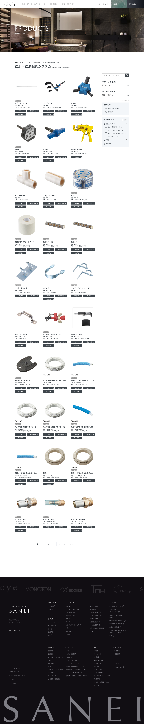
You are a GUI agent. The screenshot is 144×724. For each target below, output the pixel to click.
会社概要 (50, 663)
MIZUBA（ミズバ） (115, 606)
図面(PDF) (33, 111)
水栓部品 (68, 631)
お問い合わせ (70, 657)
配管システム (94, 606)
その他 (50, 635)
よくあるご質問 (71, 654)
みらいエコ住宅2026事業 (74, 673)
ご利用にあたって (14, 672)
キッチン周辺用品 (95, 612)
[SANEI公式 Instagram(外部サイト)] (10, 630)
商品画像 (20, 114)
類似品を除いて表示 (113, 109)
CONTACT (70, 4)
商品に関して (52, 626)
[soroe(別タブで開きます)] (129, 589)
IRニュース (97, 654)
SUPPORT (37, 4)
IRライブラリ (98, 663)
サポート (69, 651)
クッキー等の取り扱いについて (17, 675)
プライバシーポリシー (15, 668)
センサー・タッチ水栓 (73, 609)
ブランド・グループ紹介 (55, 670)
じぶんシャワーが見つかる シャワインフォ (117, 631)
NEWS (63, 4)
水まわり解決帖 (114, 627)
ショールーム (52, 676)
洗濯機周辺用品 (95, 622)
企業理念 (50, 654)
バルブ (68, 634)
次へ (71, 544)
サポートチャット (71, 660)
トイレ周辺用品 (95, 625)
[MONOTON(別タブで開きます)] (18, 589)
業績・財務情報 (99, 660)
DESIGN (45, 4)
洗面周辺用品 (94, 619)
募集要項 (117, 654)
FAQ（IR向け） (98, 673)
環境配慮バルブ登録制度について (76, 670)
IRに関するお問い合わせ (101, 682)
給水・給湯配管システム (115, 127)
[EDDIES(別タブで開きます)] (51, 589)
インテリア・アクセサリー (74, 625)
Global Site (118, 667)
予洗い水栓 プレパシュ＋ (113, 611)
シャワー (68, 622)
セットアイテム (70, 612)
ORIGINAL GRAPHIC (115, 624)
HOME (23, 4)
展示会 (50, 629)
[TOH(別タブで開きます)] (77, 589)
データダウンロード (72, 663)
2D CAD (20, 111)
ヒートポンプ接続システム (115, 130)
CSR (49, 660)
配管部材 (93, 609)
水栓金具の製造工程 (54, 679)
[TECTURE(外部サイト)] (19, 630)
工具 (91, 631)
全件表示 (110, 112)
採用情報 (105, 4)
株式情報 (97, 666)
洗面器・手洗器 (70, 616)
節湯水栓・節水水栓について (75, 666)
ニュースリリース (53, 623)
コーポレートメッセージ (55, 657)
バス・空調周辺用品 (96, 616)
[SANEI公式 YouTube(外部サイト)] (15, 630)
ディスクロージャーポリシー (103, 676)
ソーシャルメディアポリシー (16, 679)
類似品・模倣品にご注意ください (76, 676)
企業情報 (50, 632)
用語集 (125, 120)
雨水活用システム (113, 136)
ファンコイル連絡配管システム (117, 133)
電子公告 (97, 685)
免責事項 (97, 679)
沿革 (49, 666)
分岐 (67, 628)
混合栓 (68, 606)
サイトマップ (12, 683)
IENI (110, 636)
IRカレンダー (98, 670)
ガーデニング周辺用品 (97, 628)
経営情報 (97, 657)
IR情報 (99, 4)
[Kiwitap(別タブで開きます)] (102, 589)
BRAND (29, 4)
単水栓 (68, 619)
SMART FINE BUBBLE (116, 621)
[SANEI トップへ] (19, 609)
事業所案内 (51, 673)
